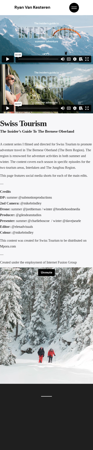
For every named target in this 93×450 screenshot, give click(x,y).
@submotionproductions (35, 197)
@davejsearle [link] (72, 221)
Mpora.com (8, 246)
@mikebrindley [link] (31, 203)
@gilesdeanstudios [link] (29, 215)
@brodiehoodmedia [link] (66, 209)
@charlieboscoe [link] (39, 221)
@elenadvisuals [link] (22, 226)
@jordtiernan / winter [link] (38, 209)
